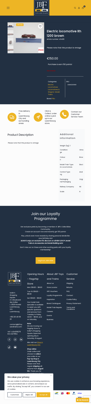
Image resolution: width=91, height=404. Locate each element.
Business (50, 319)
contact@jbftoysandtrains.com (16, 325)
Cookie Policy (71, 299)
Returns (69, 287)
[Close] (51, 375)
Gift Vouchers (52, 291)
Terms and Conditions (70, 308)
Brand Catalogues (54, 303)
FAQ (68, 291)
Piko (53, 98)
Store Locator (52, 287)
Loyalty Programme (54, 295)
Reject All (29, 395)
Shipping (69, 283)
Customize (14, 395)
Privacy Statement (73, 303)
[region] (28, 386)
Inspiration (51, 299)
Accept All (43, 395)
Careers (50, 311)
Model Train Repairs (54, 307)
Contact (69, 295)
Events (49, 315)
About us (50, 283)
